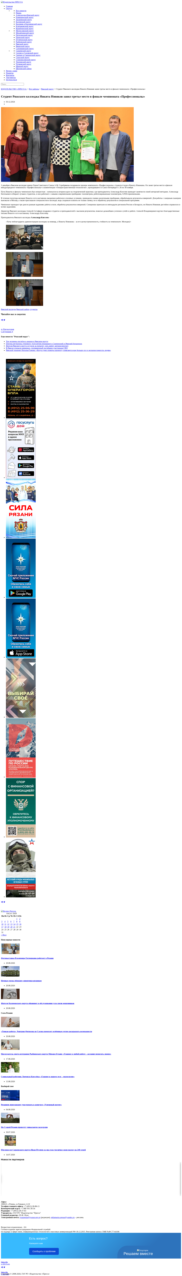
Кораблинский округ (25, 28)
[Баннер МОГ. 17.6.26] (21, 897)
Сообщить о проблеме (44, 1251)
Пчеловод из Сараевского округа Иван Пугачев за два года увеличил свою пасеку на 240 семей (43, 1150)
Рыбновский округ (24, 42)
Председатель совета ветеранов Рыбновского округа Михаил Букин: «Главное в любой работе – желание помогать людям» (56, 1054)
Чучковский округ (23, 64)
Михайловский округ (25, 33)
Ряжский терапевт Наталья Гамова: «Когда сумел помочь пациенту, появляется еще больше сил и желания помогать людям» (58, 350)
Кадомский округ (23, 22)
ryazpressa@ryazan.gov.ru (30, 1217)
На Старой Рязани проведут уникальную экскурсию (24, 1127)
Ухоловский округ (23, 62)
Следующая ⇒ (7, 332)
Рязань (18, 13)
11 (5, 924)
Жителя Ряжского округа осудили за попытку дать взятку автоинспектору (37, 346)
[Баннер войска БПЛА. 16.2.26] (21, 418)
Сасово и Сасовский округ (27, 53)
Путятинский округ (24, 40)
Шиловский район (24, 69)
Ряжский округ (22, 44)
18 (5, 927)
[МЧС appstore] (21, 657)
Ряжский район (22, 309)
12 (8, 924)
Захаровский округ (24, 20)
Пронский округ (23, 37)
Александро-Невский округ (27, 15)
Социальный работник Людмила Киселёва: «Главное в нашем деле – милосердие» (38, 1077)
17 (2, 927)
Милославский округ (25, 31)
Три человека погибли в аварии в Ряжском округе (27, 341)
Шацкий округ (22, 66)
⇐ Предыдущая (7, 329)
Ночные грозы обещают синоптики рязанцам (21, 981)
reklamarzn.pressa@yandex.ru (63, 1217)
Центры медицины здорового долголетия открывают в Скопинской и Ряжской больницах (44, 344)
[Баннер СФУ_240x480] (21, 837)
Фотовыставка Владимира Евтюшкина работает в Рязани (27, 958)
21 (14, 927)
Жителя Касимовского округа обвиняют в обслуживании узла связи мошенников (37, 1003)
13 (11, 924)
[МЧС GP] (21, 597)
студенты (34, 309)
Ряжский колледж (8, 309)
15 (17, 924)
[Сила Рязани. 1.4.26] (21, 537)
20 (11, 927)
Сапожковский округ (25, 49)
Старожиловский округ (26, 60)
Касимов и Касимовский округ (29, 24)
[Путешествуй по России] (21, 777)
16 (20, 924)
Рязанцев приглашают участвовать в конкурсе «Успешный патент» (31, 1105)
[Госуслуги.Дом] (21, 477)
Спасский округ (22, 57)
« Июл (3, 935)
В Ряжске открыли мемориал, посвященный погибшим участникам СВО (37, 348)
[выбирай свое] (21, 717)
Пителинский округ (24, 35)
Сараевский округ (23, 51)
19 (8, 927)
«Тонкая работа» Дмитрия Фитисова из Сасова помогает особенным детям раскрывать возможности (46, 1031)
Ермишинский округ (25, 17)
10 (2, 924)
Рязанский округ (23, 46)
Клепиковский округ (25, 26)
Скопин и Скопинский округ (28, 55)
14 (14, 924)
